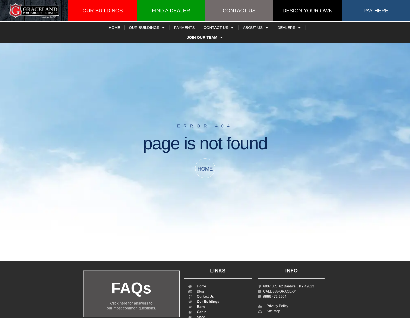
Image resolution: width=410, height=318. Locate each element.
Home (114, 27)
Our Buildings (144, 27)
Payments (184, 27)
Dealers (286, 27)
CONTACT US (216, 27)
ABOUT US (253, 27)
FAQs (131, 288)
